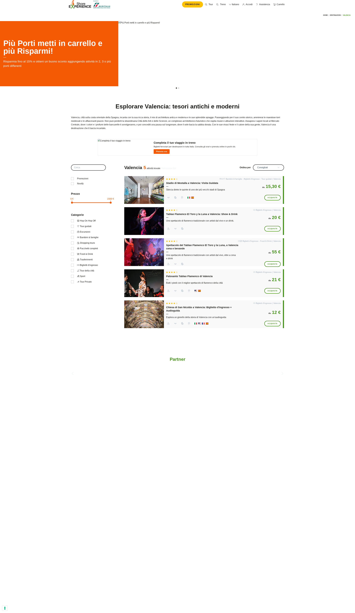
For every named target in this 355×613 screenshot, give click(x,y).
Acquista (272, 198)
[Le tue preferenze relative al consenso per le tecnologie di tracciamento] (4, 608)
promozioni (192, 4)
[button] (176, 88)
